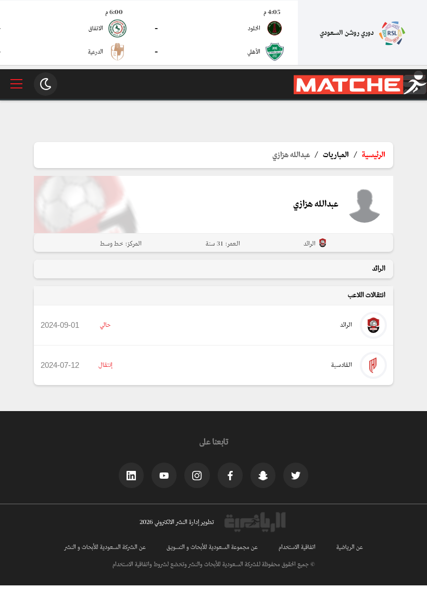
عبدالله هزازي (291, 155)
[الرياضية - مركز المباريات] (360, 92)
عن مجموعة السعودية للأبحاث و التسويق (212, 547)
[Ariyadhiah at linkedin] (131, 475)
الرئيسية (373, 155)
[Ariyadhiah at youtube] (164, 475)
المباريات (336, 155)
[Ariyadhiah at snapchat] (262, 475)
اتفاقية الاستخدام (297, 547)
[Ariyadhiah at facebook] (230, 475)
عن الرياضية (349, 547)
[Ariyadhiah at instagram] (196, 475)
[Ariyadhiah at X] (295, 475)
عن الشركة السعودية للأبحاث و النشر (105, 547)
